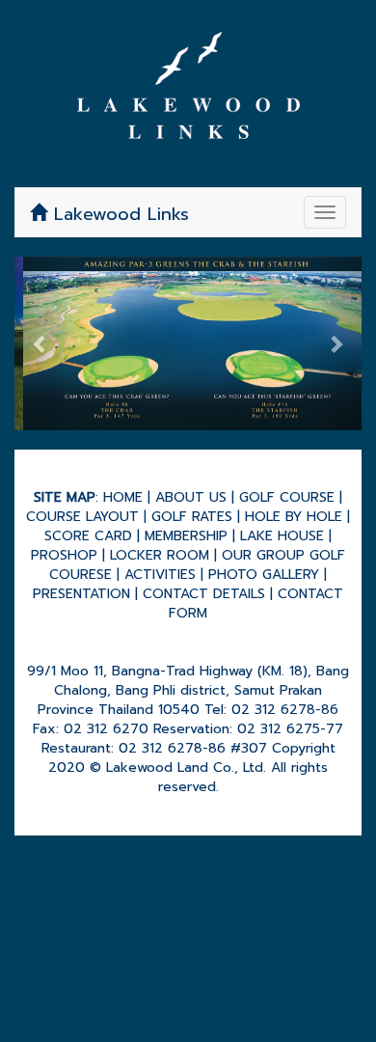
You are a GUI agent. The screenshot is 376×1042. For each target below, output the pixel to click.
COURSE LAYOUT (82, 517)
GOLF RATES (191, 517)
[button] (40, 343)
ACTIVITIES (160, 574)
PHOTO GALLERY (263, 574)
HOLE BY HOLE (293, 517)
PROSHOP (64, 555)
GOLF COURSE (287, 497)
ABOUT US (191, 497)
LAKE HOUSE (282, 536)
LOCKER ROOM (159, 555)
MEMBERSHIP (186, 536)
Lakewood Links (118, 214)
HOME (123, 497)
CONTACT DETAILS (204, 594)
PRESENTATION (81, 594)
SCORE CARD (88, 536)
